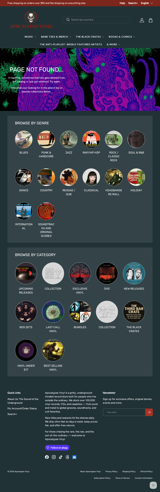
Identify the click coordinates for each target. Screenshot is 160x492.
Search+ (133, 3)
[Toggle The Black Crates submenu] (103, 37)
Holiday (136, 190)
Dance (23, 190)
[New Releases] (134, 273)
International (23, 226)
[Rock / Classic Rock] (113, 139)
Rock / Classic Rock (114, 156)
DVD (107, 288)
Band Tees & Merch (54, 36)
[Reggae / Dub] (68, 177)
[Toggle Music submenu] (35, 37)
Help (122, 3)
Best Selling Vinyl (53, 367)
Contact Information (143, 478)
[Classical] (91, 177)
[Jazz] (68, 139)
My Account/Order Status (22, 408)
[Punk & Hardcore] (46, 139)
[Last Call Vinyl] (53, 312)
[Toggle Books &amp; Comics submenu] (134, 37)
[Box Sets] (26, 312)
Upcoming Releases (26, 290)
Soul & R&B (136, 152)
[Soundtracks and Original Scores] (46, 211)
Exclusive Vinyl (80, 290)
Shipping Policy (128, 471)
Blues (23, 152)
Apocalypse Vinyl (22, 471)
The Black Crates (88, 36)
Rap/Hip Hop (91, 152)
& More (112, 44)
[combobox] (96, 19)
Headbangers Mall (113, 192)
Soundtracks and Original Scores (46, 230)
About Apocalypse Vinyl (90, 471)
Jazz (68, 152)
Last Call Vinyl (53, 329)
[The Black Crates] (134, 312)
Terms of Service (122, 478)
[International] (23, 211)
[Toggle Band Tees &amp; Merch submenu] (70, 37)
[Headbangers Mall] (113, 177)
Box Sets (26, 327)
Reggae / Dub (68, 192)
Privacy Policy (111, 471)
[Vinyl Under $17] (26, 350)
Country (46, 190)
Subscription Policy (102, 478)
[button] (150, 20)
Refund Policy (146, 471)
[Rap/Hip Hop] (91, 139)
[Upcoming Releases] (26, 273)
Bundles (80, 327)
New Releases (134, 288)
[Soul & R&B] (136, 139)
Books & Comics (120, 36)
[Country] (46, 177)
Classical (91, 190)
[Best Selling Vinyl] (53, 350)
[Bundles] (80, 312)
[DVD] (107, 273)
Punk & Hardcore (46, 154)
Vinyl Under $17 (26, 367)
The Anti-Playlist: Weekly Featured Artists (71, 44)
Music (29, 36)
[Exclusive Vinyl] (80, 273)
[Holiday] (136, 177)
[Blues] (23, 139)
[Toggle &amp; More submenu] (119, 44)
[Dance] (23, 177)
